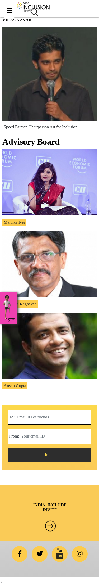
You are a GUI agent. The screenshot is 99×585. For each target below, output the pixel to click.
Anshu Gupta (15, 386)
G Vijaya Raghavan (20, 304)
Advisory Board (31, 141)
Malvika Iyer (14, 222)
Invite (49, 455)
